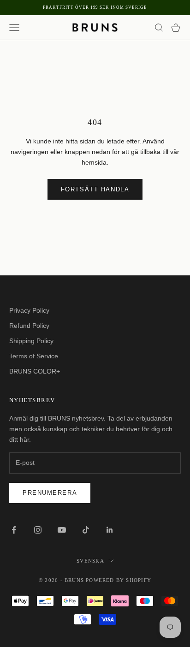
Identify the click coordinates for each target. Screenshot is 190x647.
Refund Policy (29, 325)
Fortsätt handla (95, 189)
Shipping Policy (31, 340)
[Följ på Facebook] (13, 529)
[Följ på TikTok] (85, 529)
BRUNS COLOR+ (34, 371)
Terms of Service (33, 356)
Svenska (90, 561)
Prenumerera (50, 492)
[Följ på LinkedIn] (109, 529)
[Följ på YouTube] (61, 529)
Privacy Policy (29, 310)
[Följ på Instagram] (37, 529)
